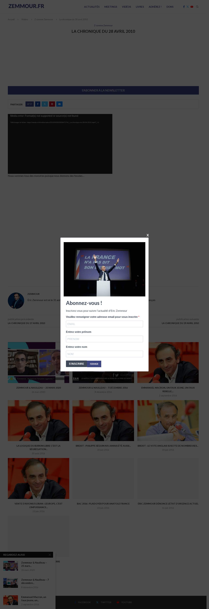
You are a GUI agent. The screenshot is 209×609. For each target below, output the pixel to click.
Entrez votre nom (76, 347)
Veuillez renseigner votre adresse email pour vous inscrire (102, 317)
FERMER (94, 364)
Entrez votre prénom (78, 332)
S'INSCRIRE (76, 363)
